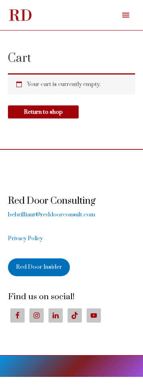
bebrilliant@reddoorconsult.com (51, 214)
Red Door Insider (39, 267)
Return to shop (43, 112)
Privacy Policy (25, 238)
